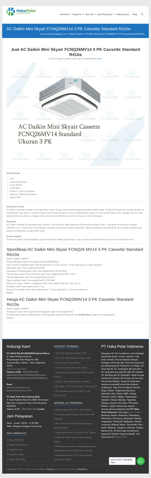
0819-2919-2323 (29, 409)
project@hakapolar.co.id (19, 390)
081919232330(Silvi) (37, 378)
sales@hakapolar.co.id (18, 387)
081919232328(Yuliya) (35, 375)
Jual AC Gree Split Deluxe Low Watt (72, 381)
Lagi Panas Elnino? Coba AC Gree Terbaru (76, 432)
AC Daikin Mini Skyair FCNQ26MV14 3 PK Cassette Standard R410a (114, 34)
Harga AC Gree (16, 449)
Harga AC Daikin (76, 34)
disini (99, 58)
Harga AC (77, 14)
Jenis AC (89, 14)
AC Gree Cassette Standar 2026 (71, 353)
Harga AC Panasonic (18, 445)
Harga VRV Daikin (17, 459)
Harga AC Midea (16, 454)
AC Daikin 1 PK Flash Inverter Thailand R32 (76, 386)
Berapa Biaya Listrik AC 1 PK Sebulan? (74, 409)
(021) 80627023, (31, 372)
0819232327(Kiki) (15, 375)
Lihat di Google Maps (17, 369)
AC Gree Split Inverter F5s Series (71, 367)
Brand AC (64, 14)
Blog (135, 14)
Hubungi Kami (122, 14)
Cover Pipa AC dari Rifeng (68, 363)
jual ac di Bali (134, 412)
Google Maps (120, 437)
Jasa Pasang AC (104, 14)
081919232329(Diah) (17, 378)
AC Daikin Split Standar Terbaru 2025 (73, 358)
